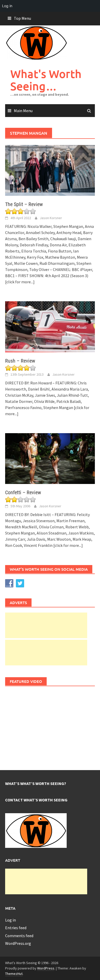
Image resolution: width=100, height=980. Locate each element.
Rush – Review (20, 361)
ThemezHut (14, 973)
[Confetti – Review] (50, 458)
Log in (10, 920)
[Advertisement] (46, 625)
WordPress (45, 968)
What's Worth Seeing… (46, 80)
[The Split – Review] (50, 169)
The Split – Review (24, 204)
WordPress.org (18, 943)
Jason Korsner (51, 218)
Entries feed (15, 927)
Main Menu (23, 110)
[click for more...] (20, 281)
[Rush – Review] (50, 326)
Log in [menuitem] (7, 6)
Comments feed (19, 935)
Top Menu (22, 18)
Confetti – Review (23, 492)
